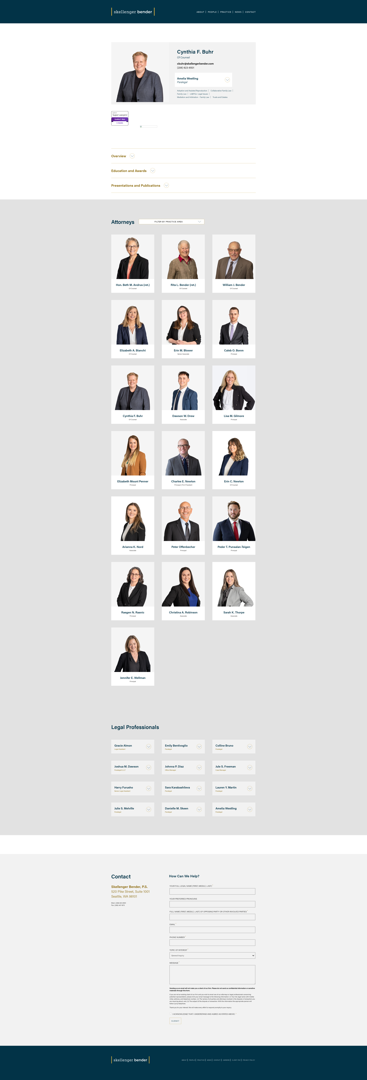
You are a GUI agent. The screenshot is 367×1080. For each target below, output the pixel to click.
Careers (226, 1060)
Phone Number (178, 937)
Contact (250, 12)
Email (173, 924)
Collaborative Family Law (221, 90)
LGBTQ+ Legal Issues (199, 93)
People (212, 12)
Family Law (181, 93)
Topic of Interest (179, 950)
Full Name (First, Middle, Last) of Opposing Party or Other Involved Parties (209, 911)
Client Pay (236, 1060)
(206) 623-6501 (185, 67)
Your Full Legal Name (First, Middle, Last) (191, 885)
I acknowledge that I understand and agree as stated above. (204, 1014)
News (238, 12)
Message (174, 962)
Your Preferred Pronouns (183, 898)
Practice (225, 12)
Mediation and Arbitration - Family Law (193, 97)
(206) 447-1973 (119, 905)
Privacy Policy (249, 1060)
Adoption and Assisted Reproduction (192, 90)
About (200, 12)
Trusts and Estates (220, 97)
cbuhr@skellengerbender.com (195, 63)
